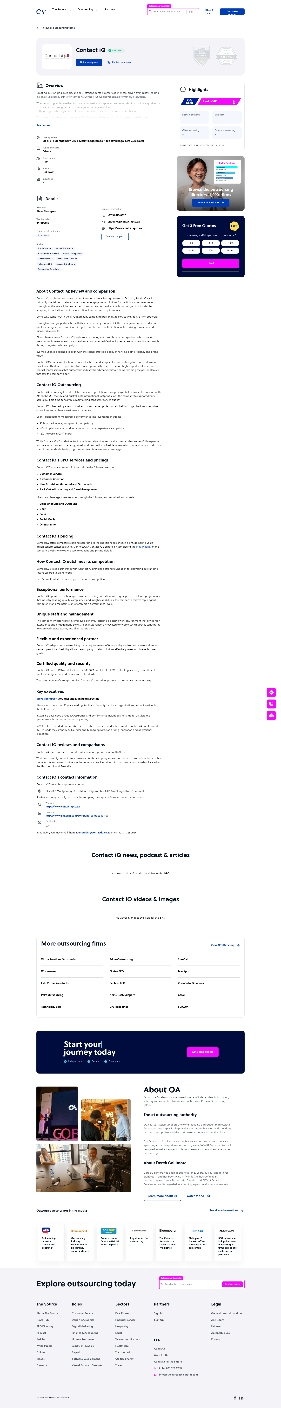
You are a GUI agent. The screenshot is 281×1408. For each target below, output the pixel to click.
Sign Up (159, 1320)
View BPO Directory (223, 945)
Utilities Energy (124, 1359)
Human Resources (83, 1339)
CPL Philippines (119, 1007)
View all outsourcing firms (59, 28)
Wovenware (48, 971)
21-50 (191, 250)
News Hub (42, 1320)
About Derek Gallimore (168, 1361)
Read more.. (43, 125)
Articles (40, 1339)
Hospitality (121, 1326)
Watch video (195, 1196)
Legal (118, 1333)
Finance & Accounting (85, 1333)
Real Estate (122, 1313)
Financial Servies (125, 1320)
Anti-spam (217, 1320)
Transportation (124, 1352)
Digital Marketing (82, 1326)
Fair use (216, 1326)
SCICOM (183, 1007)
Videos (40, 1359)
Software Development (86, 1359)
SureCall (183, 959)
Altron (182, 995)
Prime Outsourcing (121, 959)
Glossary (41, 1365)
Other (230, 250)
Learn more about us (162, 1196)
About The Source (47, 1313)
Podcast (41, 1333)
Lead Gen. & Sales (83, 1346)
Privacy (215, 1339)
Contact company (115, 236)
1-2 (191, 243)
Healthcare (122, 1346)
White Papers (44, 1346)
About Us (159, 1348)
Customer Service (82, 1313)
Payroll (76, 1352)
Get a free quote (89, 62)
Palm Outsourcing (52, 995)
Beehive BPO (117, 983)
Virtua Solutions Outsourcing (59, 959)
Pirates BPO (117, 971)
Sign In (158, 1313)
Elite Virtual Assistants (55, 983)
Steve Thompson (46, 211)
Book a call (209, 12)
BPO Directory (44, 1326)
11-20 (230, 243)
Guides (40, 1352)
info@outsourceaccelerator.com (178, 1374)
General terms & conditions (228, 1313)
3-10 (211, 243)
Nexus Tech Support (122, 995)
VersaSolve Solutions (191, 983)
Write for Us (161, 1355)
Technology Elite (51, 1007)
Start (210, 263)
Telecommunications (127, 1339)
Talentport (184, 971)
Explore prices (232, 1284)
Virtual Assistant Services (87, 1365)
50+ (211, 250)
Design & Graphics (83, 1320)
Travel (118, 1365)
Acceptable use (220, 1333)
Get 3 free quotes (232, 12)
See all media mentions (223, 1210)
